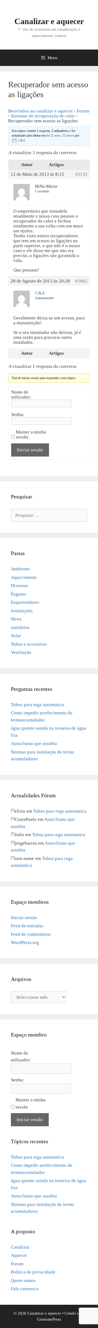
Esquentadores (25, 602)
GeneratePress (49, 1319)
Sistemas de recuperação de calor (43, 116)
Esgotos (18, 594)
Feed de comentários (31, 934)
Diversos (19, 585)
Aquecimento (24, 577)
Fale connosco (25, 1288)
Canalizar (20, 1247)
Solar (16, 635)
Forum (83, 111)
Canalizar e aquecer (49, 21)
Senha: (17, 414)
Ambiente (20, 568)
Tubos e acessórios (29, 644)
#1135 (81, 174)
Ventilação (21, 652)
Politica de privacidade (33, 1272)
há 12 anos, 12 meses (60, 135)
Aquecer (19, 1255)
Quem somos (23, 1280)
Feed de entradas (27, 925)
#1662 (81, 281)
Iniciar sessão (30, 449)
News (16, 619)
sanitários (20, 627)
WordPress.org (25, 942)
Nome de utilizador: (21, 395)
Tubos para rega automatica (37, 704)
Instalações (22, 610)
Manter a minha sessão (31, 435)
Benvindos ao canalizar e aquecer (40, 111)
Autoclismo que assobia (34, 743)
